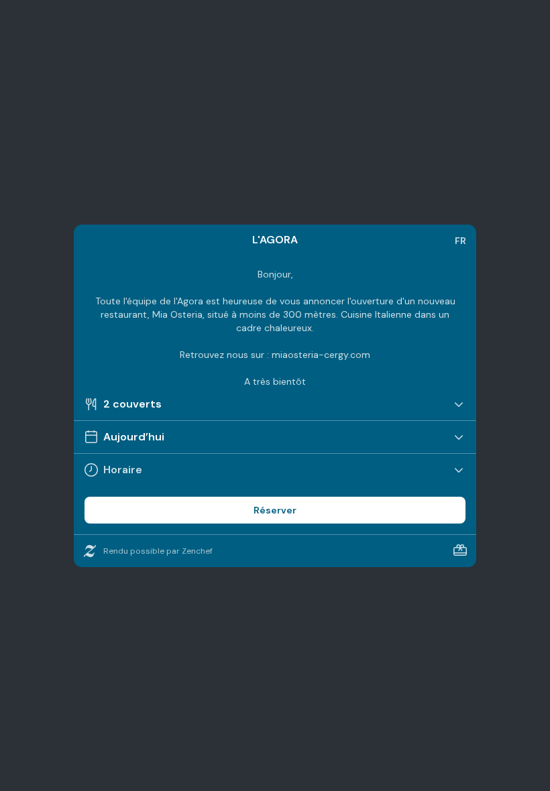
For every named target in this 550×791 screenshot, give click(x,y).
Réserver (275, 510)
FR (460, 241)
